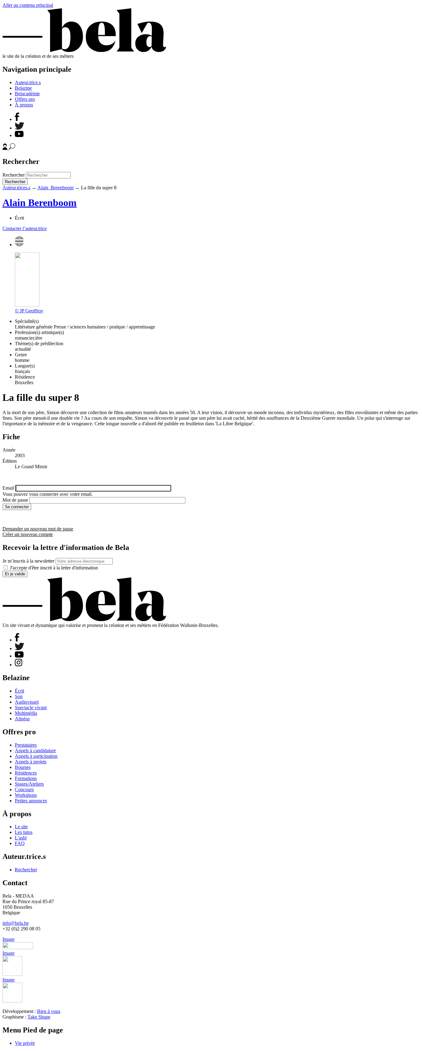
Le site (21, 826)
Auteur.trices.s (16, 187)
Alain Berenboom (55, 187)
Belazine (23, 88)
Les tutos (23, 832)
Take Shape (38, 1016)
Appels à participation (36, 756)
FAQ (20, 843)
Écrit (19, 690)
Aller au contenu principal (27, 5)
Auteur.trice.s (28, 82)
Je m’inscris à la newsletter (28, 561)
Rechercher (13, 175)
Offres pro (25, 99)
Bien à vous (48, 1011)
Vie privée (25, 1043)
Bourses (23, 767)
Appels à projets (30, 761)
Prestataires (26, 745)
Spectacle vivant (31, 707)
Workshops (26, 795)
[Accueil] (84, 50)
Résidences (26, 772)
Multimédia (26, 713)
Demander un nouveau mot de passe (37, 528)
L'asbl (21, 837)
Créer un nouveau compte (27, 534)
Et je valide (15, 574)
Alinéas (22, 718)
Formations (26, 778)
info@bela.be (15, 923)
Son (19, 696)
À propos (24, 104)
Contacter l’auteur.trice (24, 228)
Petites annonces (31, 800)
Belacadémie (27, 93)
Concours (24, 789)
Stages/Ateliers (29, 784)
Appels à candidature (35, 750)
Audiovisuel (27, 702)
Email (8, 488)
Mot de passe (15, 500)
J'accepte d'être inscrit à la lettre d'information (54, 567)
